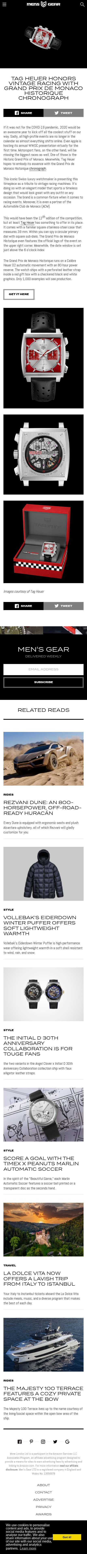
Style (8, 910)
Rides (8, 795)
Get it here (19, 294)
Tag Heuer (27, 222)
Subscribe (43, 682)
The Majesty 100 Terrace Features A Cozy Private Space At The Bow (43, 1394)
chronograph (37, 168)
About (43, 1485)
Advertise (43, 1500)
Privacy (43, 1507)
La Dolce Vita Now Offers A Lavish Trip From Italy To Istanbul (39, 1279)
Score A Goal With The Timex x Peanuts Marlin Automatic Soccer (41, 1164)
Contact (43, 1492)
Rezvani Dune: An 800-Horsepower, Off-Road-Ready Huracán (42, 808)
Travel (9, 1266)
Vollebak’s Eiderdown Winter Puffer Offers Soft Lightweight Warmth (39, 925)
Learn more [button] (28, 1548)
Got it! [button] (67, 1537)
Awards (44, 1514)
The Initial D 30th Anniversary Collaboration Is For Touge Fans (37, 1046)
